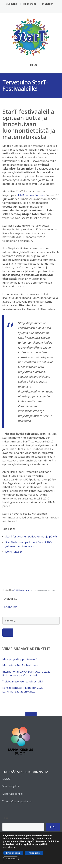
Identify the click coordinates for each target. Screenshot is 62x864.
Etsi (5, 818)
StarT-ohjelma (11, 786)
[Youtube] (38, 10)
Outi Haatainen (21, 590)
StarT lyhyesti (14, 552)
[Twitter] (28, 10)
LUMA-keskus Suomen (31, 195)
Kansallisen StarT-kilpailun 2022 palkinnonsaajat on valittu (22, 689)
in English (47, 3)
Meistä (6, 778)
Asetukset (11, 859)
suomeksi (11, 3)
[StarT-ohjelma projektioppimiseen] (31, 36)
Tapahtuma (9, 607)
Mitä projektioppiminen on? (20, 659)
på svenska (29, 3)
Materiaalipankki (12, 793)
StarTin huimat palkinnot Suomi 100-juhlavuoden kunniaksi (28, 544)
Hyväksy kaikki (13, 853)
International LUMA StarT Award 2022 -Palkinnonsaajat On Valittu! (27, 673)
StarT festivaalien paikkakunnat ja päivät (31, 536)
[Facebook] (23, 10)
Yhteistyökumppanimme (16, 801)
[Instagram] (33, 10)
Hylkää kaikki (34, 853)
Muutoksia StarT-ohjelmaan (20, 665)
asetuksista (9, 847)
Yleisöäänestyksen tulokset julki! (22, 681)
